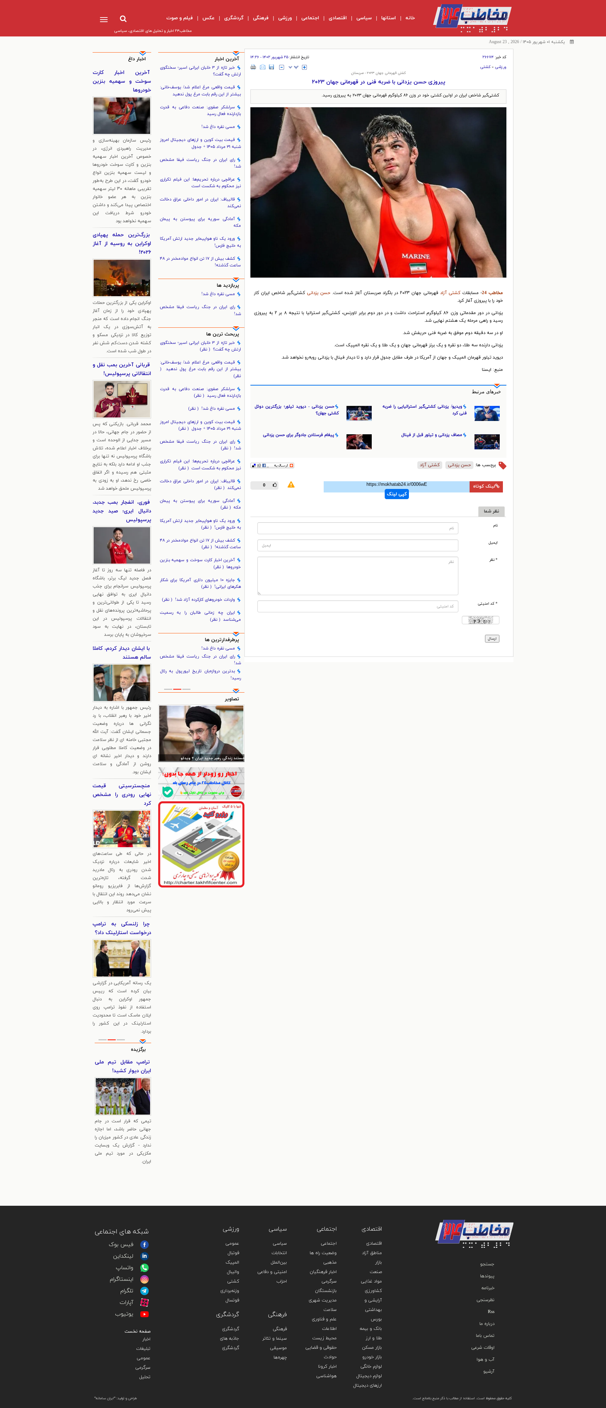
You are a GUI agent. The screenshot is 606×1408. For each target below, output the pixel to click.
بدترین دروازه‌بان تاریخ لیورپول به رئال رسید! (200, 674)
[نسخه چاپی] (253, 67)
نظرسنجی (485, 1300)
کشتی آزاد (451, 293)
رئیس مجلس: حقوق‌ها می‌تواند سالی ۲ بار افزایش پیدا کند (201, 758)
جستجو (487, 1264)
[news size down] (281, 67)
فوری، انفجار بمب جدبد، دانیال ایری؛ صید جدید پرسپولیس (122, 511)
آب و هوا (485, 1359)
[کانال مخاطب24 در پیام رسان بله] (201, 783)
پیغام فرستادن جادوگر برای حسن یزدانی (298, 435)
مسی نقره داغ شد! (218, 127)
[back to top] (491, 1209)
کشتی (485, 67)
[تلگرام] (144, 1291)
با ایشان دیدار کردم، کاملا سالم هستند (122, 653)
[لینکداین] (144, 1256)
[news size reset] (293, 67)
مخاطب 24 (492, 293)
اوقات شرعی (482, 1348)
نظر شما (491, 511)
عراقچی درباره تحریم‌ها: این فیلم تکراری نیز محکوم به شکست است (200, 183)
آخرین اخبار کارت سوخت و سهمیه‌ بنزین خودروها (200, 563)
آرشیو (488, 1371)
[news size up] (304, 67)
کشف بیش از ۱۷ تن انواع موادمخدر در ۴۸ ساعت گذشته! (200, 262)
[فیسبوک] (144, 1244)
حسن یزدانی (318, 293)
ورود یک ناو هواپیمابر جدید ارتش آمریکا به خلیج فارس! (200, 242)
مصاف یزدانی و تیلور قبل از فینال (431, 435)
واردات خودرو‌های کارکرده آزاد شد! (198, 600)
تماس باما (485, 1336)
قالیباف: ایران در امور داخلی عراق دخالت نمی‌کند (200, 203)
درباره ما (486, 1324)
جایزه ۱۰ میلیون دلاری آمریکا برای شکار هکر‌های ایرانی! (200, 583)
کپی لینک (397, 494)
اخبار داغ (137, 59)
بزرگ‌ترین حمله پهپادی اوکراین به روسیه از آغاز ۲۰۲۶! (122, 243)
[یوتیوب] (144, 1314)
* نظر (494, 560)
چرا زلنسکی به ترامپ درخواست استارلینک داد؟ (122, 928)
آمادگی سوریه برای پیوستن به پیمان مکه (200, 222)
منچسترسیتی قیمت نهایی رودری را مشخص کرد (122, 794)
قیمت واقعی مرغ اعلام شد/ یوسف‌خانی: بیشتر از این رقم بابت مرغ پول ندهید (200, 90)
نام (495, 525)
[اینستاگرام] (144, 1279)
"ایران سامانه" (104, 1398)
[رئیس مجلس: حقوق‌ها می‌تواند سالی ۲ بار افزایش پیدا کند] (201, 733)
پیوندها (487, 1276)
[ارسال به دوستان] (262, 67)
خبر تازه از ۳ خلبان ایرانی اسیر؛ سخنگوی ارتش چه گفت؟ (200, 71)
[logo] (467, 18)
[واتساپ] (144, 1268)
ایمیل (493, 542)
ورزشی (500, 67)
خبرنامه (488, 1288)
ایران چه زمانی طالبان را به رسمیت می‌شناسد (200, 616)
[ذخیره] (271, 66)
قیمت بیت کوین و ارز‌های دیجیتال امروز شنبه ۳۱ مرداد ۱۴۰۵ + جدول (200, 143)
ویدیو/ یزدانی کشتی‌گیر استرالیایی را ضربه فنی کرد (425, 410)
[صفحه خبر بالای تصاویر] (201, 844)
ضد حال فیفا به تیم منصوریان (123, 1067)
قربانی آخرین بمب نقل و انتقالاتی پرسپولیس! (122, 369)
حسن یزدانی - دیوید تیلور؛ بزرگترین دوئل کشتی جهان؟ (297, 410)
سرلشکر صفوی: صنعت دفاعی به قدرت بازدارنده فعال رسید (200, 110)
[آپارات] (144, 1302)
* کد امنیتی (488, 603)
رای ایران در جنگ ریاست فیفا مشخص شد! (200, 163)
